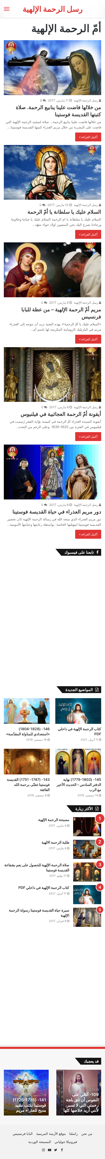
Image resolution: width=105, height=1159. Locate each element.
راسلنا (73, 1134)
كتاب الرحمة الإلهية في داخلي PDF (43, 887)
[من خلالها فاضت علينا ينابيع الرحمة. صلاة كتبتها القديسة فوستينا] (52, 67)
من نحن (86, 1134)
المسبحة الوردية (39, 1142)
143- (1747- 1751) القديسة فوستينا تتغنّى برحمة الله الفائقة (28, 784)
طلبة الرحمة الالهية (55, 842)
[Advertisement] (52, 626)
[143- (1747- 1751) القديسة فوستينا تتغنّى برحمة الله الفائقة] (27, 761)
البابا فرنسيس (23, 1134)
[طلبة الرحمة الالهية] (87, 849)
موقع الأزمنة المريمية (51, 1134)
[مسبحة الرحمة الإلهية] (87, 826)
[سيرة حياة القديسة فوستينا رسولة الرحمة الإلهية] (87, 917)
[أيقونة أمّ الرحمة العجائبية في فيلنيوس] (52, 374)
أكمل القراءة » (88, 137)
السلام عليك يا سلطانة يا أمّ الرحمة (64, 212)
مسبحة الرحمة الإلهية (53, 819)
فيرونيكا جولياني (66, 1142)
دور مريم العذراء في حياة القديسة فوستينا (56, 512)
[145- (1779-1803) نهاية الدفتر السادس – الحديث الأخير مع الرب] (78, 761)
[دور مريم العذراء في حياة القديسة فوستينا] (52, 472)
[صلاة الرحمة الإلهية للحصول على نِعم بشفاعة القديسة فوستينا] (87, 872)
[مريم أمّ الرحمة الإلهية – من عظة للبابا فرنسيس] (52, 269)
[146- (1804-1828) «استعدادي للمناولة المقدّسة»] (27, 711)
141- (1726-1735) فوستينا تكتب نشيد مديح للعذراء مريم (29, 1105)
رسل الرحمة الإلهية (86, 100)
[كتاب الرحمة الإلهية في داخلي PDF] (78, 711)
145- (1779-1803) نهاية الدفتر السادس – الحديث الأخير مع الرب (79, 784)
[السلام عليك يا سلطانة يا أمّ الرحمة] (52, 172)
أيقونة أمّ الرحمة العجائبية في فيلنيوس (61, 414)
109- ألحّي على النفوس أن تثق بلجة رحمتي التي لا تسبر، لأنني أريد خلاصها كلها (81, 1102)
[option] (78, 1093)
